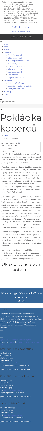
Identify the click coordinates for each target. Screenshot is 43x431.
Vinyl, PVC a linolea (16, 89)
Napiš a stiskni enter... (9, 101)
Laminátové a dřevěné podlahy (20, 86)
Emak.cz (12, 342)
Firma (6, 49)
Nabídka (7, 52)
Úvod (6, 44)
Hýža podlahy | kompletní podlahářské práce (15, 340)
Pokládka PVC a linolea (17, 66)
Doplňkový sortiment (16, 77)
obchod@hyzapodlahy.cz (13, 363)
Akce (6, 47)
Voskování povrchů (15, 72)
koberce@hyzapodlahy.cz (13, 390)
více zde (28, 37)
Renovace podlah (15, 63)
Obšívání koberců (15, 58)
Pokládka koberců (15, 55)
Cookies (19, 342)
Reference (8, 80)
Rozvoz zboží (13, 75)
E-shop (7, 94)
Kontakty (7, 91)
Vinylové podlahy (15, 69)
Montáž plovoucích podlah (18, 61)
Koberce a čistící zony (16, 83)
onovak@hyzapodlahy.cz (13, 415)
